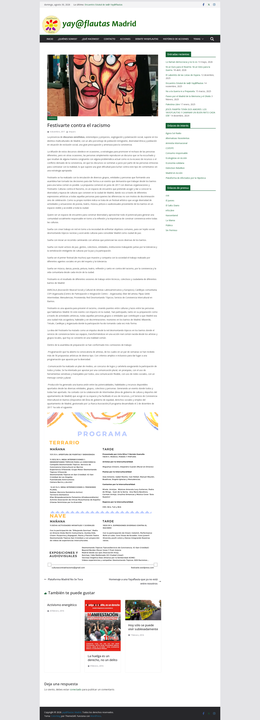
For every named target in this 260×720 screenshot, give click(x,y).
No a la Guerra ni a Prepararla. (180, 91)
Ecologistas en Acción (176, 158)
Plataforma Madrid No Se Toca (65, 579)
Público (169, 225)
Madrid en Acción (174, 173)
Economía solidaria (175, 163)
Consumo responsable (177, 153)
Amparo (72, 131)
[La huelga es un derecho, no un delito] (103, 602)
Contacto (109, 38)
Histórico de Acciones (176, 38)
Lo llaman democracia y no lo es (181, 61)
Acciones (125, 38)
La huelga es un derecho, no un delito (102, 658)
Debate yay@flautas (146, 38)
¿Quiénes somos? (67, 38)
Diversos (52, 118)
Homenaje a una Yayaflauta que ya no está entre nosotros (133, 581)
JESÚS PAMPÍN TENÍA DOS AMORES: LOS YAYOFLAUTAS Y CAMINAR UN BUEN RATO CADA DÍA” (190, 112)
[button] (202, 39)
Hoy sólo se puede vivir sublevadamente (143, 627)
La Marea (170, 220)
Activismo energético (62, 605)
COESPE (170, 148)
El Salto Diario (172, 205)
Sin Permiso (171, 230)
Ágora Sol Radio (173, 133)
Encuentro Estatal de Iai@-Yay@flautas (103, 4)
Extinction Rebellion (175, 168)
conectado (75, 689)
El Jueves (170, 200)
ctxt (167, 195)
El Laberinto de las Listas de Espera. (183, 75)
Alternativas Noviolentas (177, 138)
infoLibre (170, 210)
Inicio (50, 38)
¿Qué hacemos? (90, 38)
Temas (196, 38)
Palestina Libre (173, 104)
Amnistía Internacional (176, 143)
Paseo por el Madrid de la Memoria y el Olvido (188, 96)
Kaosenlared (172, 215)
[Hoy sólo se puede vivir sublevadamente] (143, 602)
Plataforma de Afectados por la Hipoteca (186, 177)
